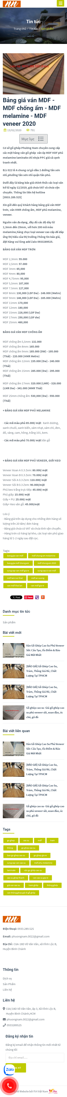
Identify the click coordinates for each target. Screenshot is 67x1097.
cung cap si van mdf (47, 570)
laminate (11, 870)
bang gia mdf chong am (18, 563)
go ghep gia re (40, 855)
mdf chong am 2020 (47, 563)
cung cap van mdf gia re (18, 570)
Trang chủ (20, 28)
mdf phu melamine (43, 862)
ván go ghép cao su (33, 870)
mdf (40, 840)
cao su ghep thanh (15, 877)
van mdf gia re (37, 585)
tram (52, 840)
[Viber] (37, 597)
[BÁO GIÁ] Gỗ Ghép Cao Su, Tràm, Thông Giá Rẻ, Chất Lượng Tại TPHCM (42, 670)
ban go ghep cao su (16, 855)
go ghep (11, 840)
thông (10, 847)
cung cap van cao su (16, 862)
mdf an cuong (37, 578)
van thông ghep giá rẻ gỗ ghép (21, 892)
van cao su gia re (40, 877)
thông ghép (52, 885)
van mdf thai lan (14, 585)
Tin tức (33, 28)
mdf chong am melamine (43, 555)
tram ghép (33, 885)
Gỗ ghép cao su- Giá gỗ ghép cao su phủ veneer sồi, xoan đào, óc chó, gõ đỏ (45, 712)
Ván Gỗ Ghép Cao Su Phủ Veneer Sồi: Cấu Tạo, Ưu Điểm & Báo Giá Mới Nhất (45, 650)
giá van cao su (13, 885)
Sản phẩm (47, 28)
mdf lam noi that (15, 578)
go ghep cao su (28, 847)
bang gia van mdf (15, 555)
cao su (26, 840)
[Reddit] (43, 597)
